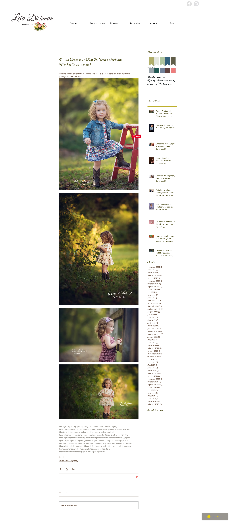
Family (61, 457)
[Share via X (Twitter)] (67, 469)
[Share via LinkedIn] (73, 469)
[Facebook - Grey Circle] (189, 3)
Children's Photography (68, 461)
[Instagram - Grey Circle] (196, 3)
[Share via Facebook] (60, 469)
